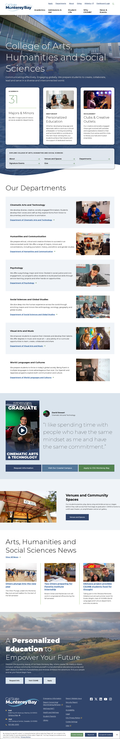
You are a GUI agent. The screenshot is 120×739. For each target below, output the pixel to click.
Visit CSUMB (33, 681)
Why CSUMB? (87, 11)
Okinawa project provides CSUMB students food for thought (97, 587)
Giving (79, 3)
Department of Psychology (22, 283)
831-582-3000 (13, 724)
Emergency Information (52, 698)
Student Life (72, 11)
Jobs (67, 726)
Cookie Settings (71, 722)
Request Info (14, 681)
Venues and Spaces (53, 159)
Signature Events (16, 163)
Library (45, 720)
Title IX (68, 706)
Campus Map (13, 715)
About (71, 3)
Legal (68, 714)
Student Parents (49, 716)
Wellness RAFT (48, 708)
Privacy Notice (26, 737)
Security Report (72, 702)
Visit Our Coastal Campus (60, 468)
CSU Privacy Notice (73, 718)
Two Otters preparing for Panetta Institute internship (58, 587)
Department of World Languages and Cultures (30, 378)
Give (46, 163)
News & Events (103, 11)
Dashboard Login (103, 3)
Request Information (23, 468)
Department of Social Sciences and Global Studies (32, 315)
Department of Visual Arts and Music (26, 346)
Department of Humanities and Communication (31, 252)
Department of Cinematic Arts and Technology (31, 220)
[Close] (117, 735)
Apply (50, 3)
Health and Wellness (51, 712)
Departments (61, 3)
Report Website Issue (74, 698)
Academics (39, 10)
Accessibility (70, 710)
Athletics (88, 3)
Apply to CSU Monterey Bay (96, 468)
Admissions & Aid (54, 11)
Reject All (91, 734)
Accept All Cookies (105, 734)
